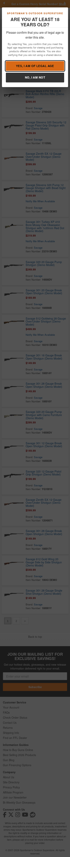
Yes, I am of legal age (35, 66)
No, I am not (35, 77)
